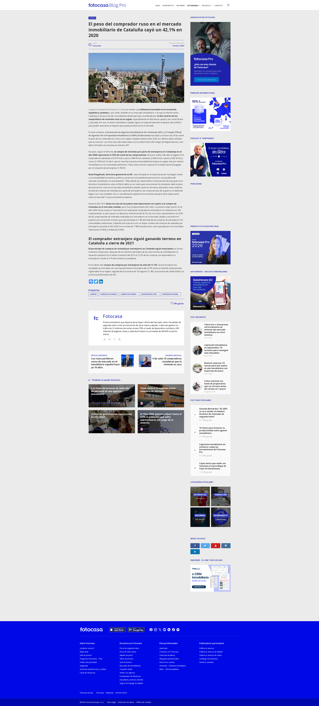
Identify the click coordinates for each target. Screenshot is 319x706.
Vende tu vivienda (206, 662)
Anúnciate (163, 648)
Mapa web (84, 652)
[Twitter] (109, 339)
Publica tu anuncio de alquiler (211, 652)
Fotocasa (97, 45)
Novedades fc (168, 5)
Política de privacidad (88, 662)
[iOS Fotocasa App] (117, 629)
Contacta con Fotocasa (169, 652)
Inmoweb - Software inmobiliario (173, 666)
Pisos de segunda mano (129, 648)
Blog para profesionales (169, 659)
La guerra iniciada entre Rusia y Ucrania (107, 109)
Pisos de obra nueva (128, 652)
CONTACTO (218, 5)
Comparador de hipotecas (130, 676)
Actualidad (192, 5)
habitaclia (109, 693)
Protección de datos (126, 702)
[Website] (104, 339)
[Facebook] (114, 339)
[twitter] (160, 629)
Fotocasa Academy (167, 655)
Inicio (158, 5)
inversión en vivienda (150, 294)
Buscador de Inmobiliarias (130, 666)
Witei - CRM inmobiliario (169, 669)
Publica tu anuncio (206, 648)
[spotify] (177, 629)
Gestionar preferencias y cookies (93, 669)
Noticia (92, 18)
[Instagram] (119, 339)
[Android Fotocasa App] (136, 629)
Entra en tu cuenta (167, 662)
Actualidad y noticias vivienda (131, 680)
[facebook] (151, 629)
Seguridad (84, 666)
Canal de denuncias (87, 673)
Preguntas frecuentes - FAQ (91, 659)
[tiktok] (173, 629)
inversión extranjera (171, 294)
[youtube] (164, 629)
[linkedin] (168, 629)
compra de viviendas (129, 294)
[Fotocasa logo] (91, 629)
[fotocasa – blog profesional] (107, 5)
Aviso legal (111, 702)
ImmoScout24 (121, 693)
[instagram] (155, 629)
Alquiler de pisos (126, 655)
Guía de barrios (126, 662)
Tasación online (126, 669)
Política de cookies (143, 702)
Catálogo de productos (208, 659)
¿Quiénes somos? (87, 648)
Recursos (206, 5)
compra (93, 294)
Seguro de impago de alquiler (131, 683)
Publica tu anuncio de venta (210, 655)
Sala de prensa (86, 655)
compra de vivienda (108, 294)
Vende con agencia (127, 673)
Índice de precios (126, 659)
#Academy (181, 5)
